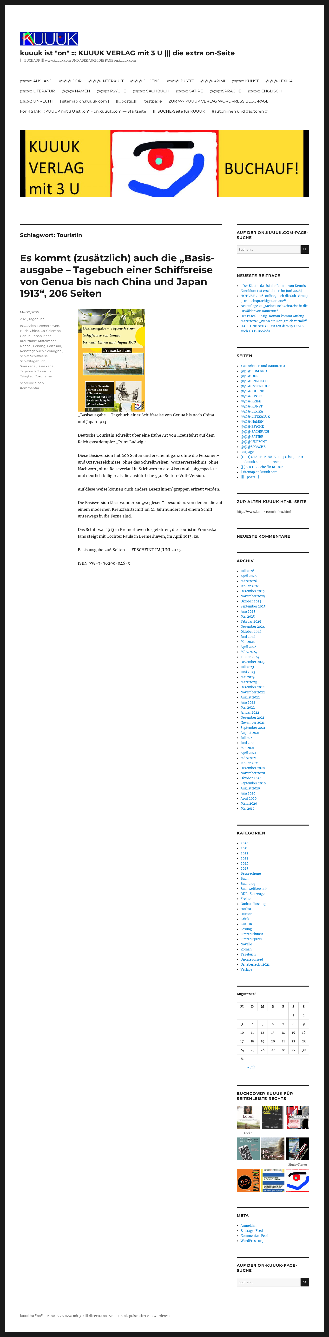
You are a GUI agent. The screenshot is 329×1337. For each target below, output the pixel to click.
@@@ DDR (70, 81)
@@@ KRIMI (212, 81)
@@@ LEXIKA (279, 81)
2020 (244, 843)
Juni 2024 (248, 637)
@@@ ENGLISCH (265, 91)
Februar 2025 (251, 622)
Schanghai (53, 351)
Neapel (26, 346)
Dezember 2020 (253, 768)
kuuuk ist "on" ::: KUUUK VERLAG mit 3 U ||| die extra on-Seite (127, 53)
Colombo (53, 331)
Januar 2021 (250, 763)
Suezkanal (46, 366)
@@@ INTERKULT (106, 81)
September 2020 (253, 783)
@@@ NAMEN (76, 91)
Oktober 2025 (251, 601)
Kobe (47, 336)
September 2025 (253, 606)
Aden (31, 326)
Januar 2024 (250, 657)
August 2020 (250, 788)
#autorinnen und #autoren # (240, 111)
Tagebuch (37, 319)
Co (43, 331)
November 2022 (253, 692)
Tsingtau (26, 376)
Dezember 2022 (253, 687)
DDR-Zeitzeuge (252, 894)
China (34, 331)
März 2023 (249, 682)
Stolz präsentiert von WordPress (145, 1316)
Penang (39, 346)
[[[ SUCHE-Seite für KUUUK (179, 111)
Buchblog (248, 884)
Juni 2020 (248, 793)
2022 (244, 853)
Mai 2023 (248, 677)
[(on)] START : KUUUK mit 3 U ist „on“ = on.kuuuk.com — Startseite (83, 111)
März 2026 (249, 581)
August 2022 (250, 697)
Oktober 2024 (251, 632)
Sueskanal (28, 366)
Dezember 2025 (253, 591)
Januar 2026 (250, 586)
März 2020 (249, 803)
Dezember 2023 (252, 662)
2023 (244, 858)
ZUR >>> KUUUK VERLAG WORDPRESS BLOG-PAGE (219, 101)
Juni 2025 (248, 611)
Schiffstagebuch (33, 361)
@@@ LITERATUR (37, 91)
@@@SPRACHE (225, 91)
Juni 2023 (248, 672)
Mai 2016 (248, 809)
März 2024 (249, 652)
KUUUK (246, 924)
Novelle (246, 944)
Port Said (54, 346)
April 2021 (248, 753)
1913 (23, 326)
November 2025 (253, 596)
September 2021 (253, 728)
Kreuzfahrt (28, 341)
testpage (153, 101)
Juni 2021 (248, 743)
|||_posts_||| (127, 101)
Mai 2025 (248, 616)
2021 (244, 848)
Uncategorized (252, 959)
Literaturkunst (252, 934)
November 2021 (252, 723)
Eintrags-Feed (252, 1231)
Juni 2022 (248, 702)
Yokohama (43, 376)
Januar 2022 (250, 712)
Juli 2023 (247, 667)
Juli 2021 (247, 738)
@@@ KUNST (245, 81)
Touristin (44, 371)
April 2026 (249, 576)
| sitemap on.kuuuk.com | (84, 101)
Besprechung (251, 874)
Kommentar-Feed (254, 1236)
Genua (25, 336)
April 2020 (249, 798)
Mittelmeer (47, 341)
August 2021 (250, 733)
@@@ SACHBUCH (151, 91)
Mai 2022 (248, 707)
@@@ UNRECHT (36, 101)
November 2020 (253, 773)
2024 (244, 863)
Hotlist (246, 909)
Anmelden (249, 1226)
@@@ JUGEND (145, 81)
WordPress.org (252, 1241)
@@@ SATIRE (189, 91)
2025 (23, 319)
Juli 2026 (247, 571)
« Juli (251, 1067)
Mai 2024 (248, 642)
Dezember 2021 (252, 718)
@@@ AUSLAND (36, 81)
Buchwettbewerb (254, 889)
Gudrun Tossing (253, 904)
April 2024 (249, 647)
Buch (24, 331)
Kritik (245, 919)
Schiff (24, 356)
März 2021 (249, 758)
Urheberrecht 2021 (255, 964)
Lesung (246, 929)
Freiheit (247, 899)
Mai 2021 (247, 748)
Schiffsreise (39, 356)
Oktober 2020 (251, 778)
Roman (246, 949)
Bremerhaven (48, 326)
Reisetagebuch (32, 351)
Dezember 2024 (253, 627)
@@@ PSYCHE (111, 91)
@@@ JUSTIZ (180, 81)
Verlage (246, 970)
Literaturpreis (251, 939)
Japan (37, 336)
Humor (246, 914)
